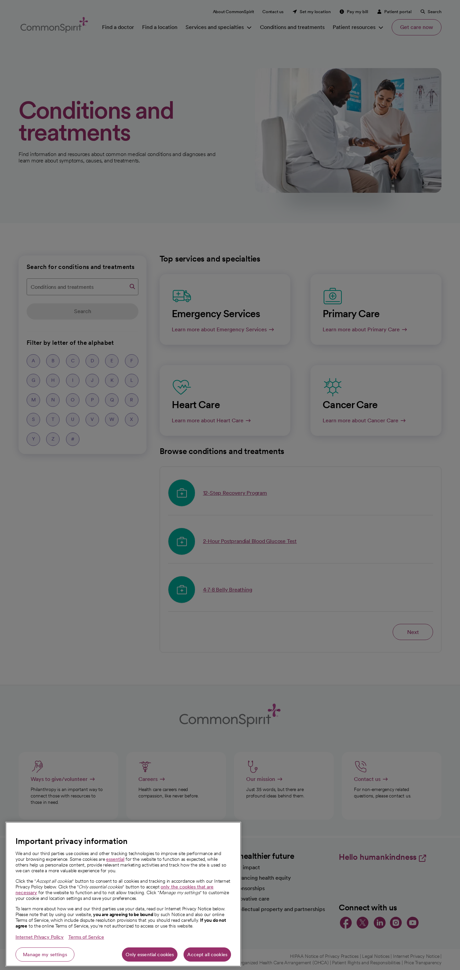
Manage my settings (45, 954)
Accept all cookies (207, 954)
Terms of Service (86, 937)
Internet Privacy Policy (39, 937)
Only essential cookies (150, 954)
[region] (123, 894)
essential (115, 859)
